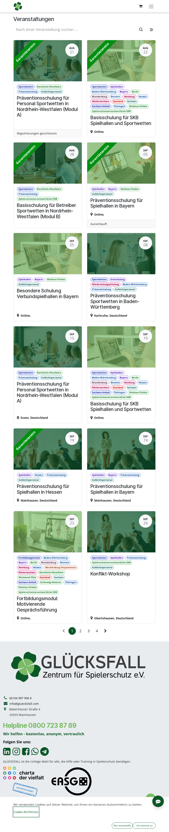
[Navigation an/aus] (151, 6)
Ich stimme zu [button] (144, 825)
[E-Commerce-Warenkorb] (140, 6)
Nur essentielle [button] (122, 825)
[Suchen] (141, 29)
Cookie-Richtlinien (26, 812)
